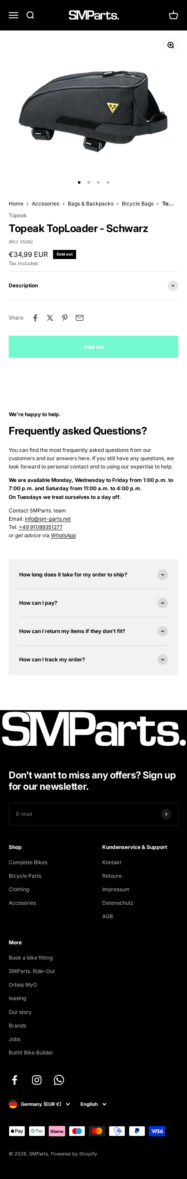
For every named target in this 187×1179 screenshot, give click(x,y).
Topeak (18, 215)
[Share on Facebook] (35, 317)
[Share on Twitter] (50, 317)
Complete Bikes (28, 862)
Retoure (112, 875)
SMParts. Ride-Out (32, 971)
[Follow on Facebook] (14, 1080)
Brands (17, 1025)
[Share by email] (79, 317)
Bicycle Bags (138, 203)
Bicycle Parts (25, 875)
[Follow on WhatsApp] (59, 1080)
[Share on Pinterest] (64, 317)
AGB (107, 916)
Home (16, 203)
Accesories (45, 203)
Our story (20, 1012)
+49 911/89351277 (41, 527)
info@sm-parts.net (48, 518)
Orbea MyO (23, 984)
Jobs (14, 1039)
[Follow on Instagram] (37, 1080)
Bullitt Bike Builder (31, 1052)
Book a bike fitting (31, 957)
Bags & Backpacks (91, 203)
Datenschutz (118, 902)
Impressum (116, 889)
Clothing (19, 889)
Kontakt (111, 862)
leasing (17, 998)
